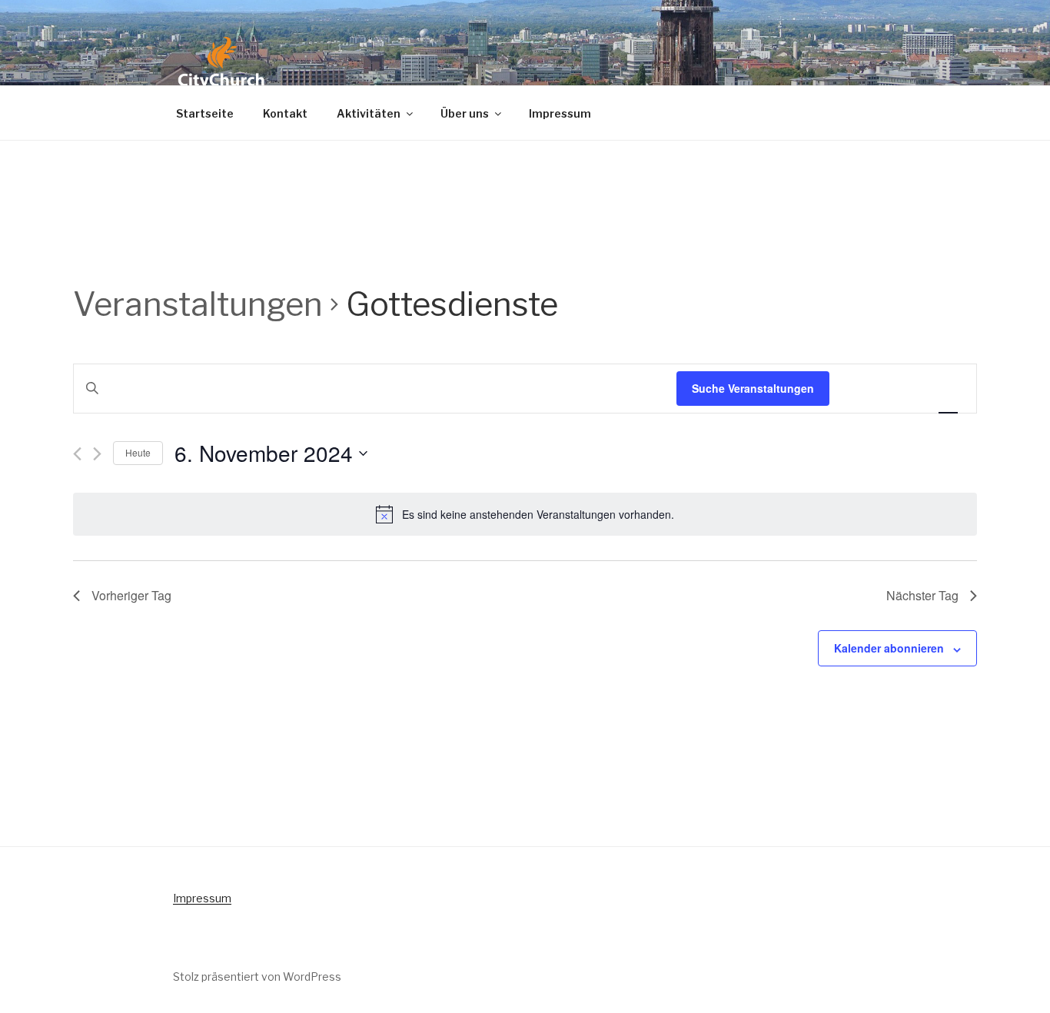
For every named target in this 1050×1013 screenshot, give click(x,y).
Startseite (205, 113)
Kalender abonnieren (889, 648)
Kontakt (285, 113)
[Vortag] (77, 454)
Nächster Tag (922, 595)
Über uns (464, 113)
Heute (138, 452)
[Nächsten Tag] (97, 454)
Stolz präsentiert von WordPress (257, 976)
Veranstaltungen (198, 304)
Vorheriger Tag (131, 595)
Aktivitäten (368, 113)
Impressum (560, 113)
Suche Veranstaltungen (753, 388)
